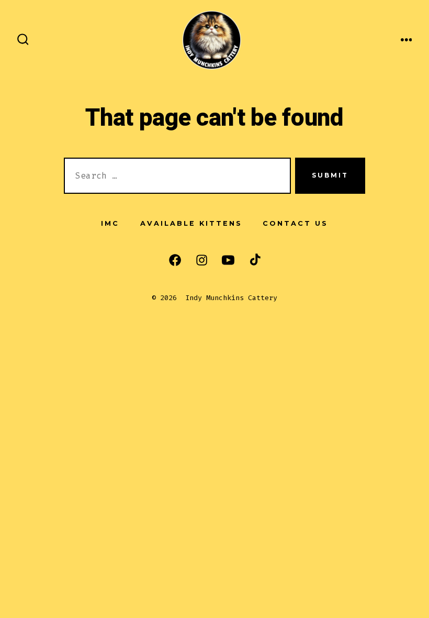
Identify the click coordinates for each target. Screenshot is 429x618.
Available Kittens (191, 223)
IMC (110, 223)
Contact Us (295, 223)
